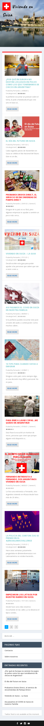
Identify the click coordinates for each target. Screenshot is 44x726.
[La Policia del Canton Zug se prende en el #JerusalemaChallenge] (22, 521)
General (32, 204)
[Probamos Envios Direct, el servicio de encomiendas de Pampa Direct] (22, 180)
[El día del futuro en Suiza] (22, 126)
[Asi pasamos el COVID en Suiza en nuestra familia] (22, 293)
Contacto (9, 650)
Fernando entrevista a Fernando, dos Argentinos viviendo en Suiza (21, 479)
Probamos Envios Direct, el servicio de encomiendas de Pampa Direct (21, 197)
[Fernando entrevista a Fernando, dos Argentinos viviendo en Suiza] (22, 462)
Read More (12, 109)
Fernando (16, 91)
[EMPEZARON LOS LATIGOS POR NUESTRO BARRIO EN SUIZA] (22, 580)
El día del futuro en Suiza (20, 141)
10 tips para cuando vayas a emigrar (22, 365)
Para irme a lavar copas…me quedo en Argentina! (22, 421)
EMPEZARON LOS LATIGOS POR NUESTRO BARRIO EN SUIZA (21, 596)
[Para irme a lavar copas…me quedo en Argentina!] (22, 406)
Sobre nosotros (11, 656)
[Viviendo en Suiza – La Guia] (22, 239)
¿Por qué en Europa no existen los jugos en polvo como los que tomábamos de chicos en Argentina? (22, 83)
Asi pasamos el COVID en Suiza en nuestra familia (22, 308)
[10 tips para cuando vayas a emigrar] (22, 349)
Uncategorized (11, 93)
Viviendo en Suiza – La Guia (21, 253)
